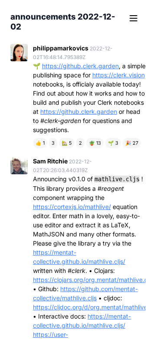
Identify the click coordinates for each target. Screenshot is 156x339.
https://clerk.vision (118, 75)
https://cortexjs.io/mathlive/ (72, 206)
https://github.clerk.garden (80, 66)
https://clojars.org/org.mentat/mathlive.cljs (93, 279)
